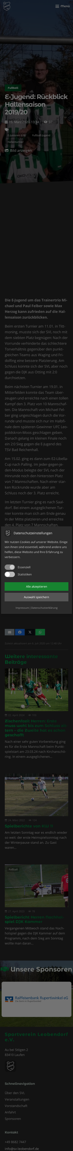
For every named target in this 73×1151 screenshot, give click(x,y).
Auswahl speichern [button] (36, 597)
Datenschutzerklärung (44, 607)
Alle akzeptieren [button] (36, 586)
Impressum (22, 607)
